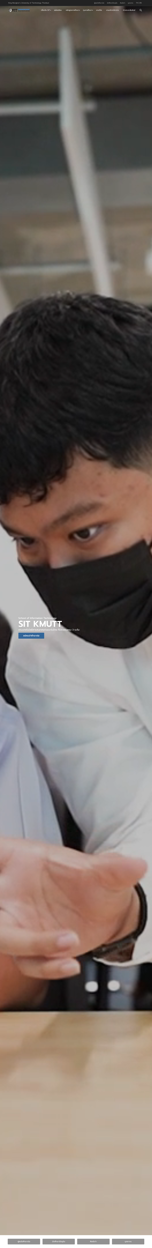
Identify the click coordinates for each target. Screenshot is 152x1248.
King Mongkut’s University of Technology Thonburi (28, 3)
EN (141, 3)
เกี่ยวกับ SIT (45, 10)
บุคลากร (130, 3)
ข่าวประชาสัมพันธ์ (129, 10)
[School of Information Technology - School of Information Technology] (19, 10)
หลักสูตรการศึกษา (72, 10)
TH (137, 3)
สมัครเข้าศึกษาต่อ (31, 635)
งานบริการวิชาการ (112, 10)
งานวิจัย (99, 10)
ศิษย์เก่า (122, 3)
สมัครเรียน (58, 10)
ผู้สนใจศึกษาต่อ (99, 3)
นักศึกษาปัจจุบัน (112, 3)
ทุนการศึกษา (87, 10)
